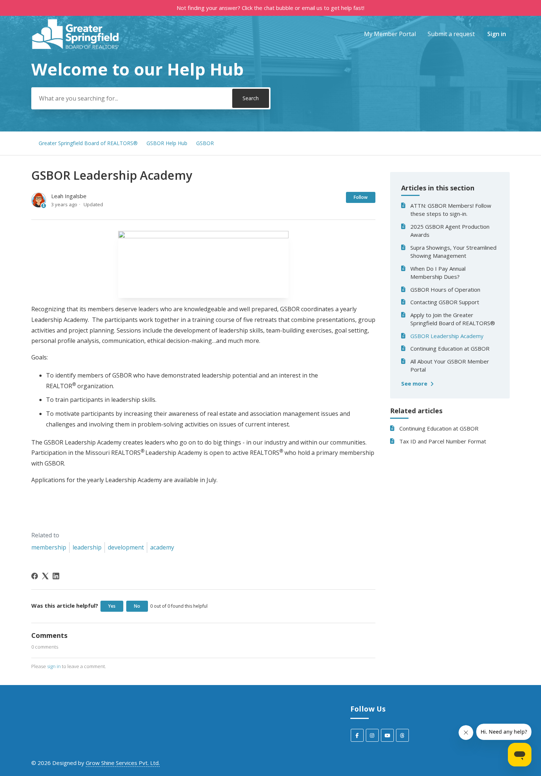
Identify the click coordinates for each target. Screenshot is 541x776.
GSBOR (205, 143)
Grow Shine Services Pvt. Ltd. (123, 762)
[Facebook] (34, 576)
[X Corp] (45, 576)
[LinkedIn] (56, 576)
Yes (112, 606)
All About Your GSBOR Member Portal (449, 365)
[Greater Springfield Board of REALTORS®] (76, 34)
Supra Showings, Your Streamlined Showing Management (453, 252)
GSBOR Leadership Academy (447, 336)
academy (162, 547)
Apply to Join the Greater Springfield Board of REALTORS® (452, 319)
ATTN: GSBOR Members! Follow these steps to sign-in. (450, 210)
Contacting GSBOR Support (444, 302)
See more (415, 383)
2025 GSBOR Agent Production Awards (449, 231)
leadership (87, 547)
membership (48, 547)
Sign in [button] (496, 34)
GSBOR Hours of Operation (445, 289)
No (137, 606)
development (126, 547)
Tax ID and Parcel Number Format (442, 441)
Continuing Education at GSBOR (449, 348)
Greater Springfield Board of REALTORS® (88, 143)
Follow (361, 197)
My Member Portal (390, 34)
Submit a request (451, 34)
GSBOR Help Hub (166, 143)
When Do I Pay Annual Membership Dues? (438, 273)
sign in (54, 666)
